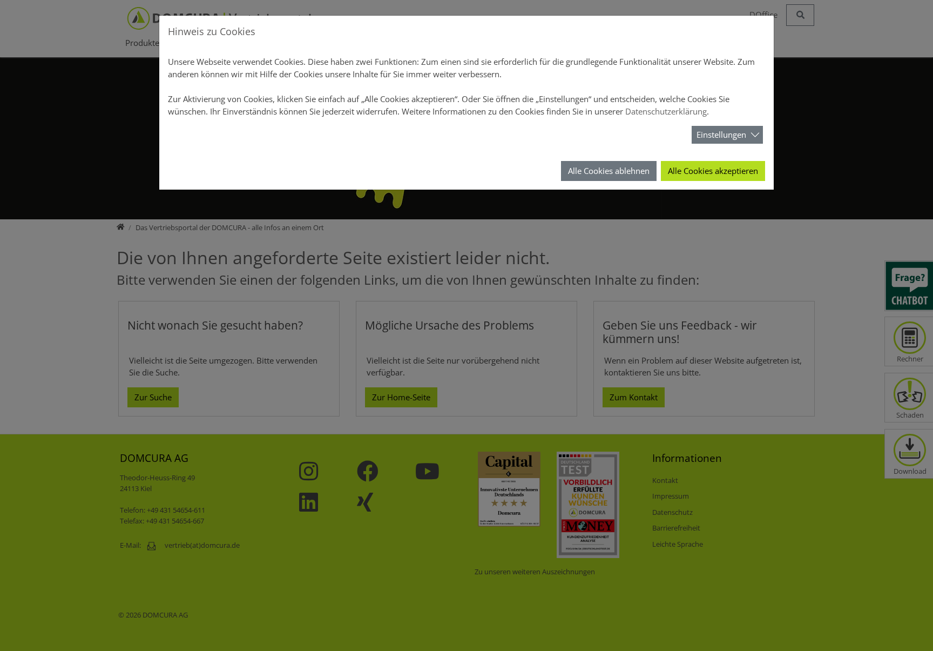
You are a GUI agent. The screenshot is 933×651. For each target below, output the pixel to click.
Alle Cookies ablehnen (609, 170)
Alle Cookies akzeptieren (713, 170)
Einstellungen (721, 134)
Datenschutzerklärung (666, 111)
